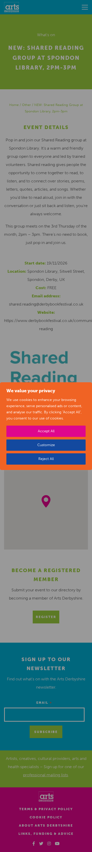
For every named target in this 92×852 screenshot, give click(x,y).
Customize (46, 445)
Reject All (46, 459)
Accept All (46, 431)
